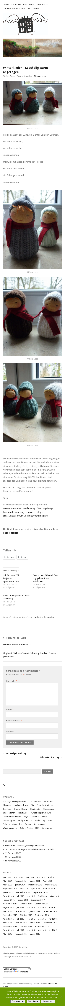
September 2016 (42, 915)
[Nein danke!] (61, 996)
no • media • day (38, 820)
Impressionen (9, 813)
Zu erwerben (47, 828)
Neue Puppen (27, 617)
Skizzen (28, 824)
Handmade (35, 809)
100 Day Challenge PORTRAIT (15, 801)
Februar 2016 (21, 923)
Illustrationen (48, 809)
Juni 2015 (31, 930)
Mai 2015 (42, 930)
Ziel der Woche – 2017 (29, 828)
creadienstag (28, 508)
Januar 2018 (23, 900)
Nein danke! (33, 1001)
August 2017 (8, 907)
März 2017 (7, 911)
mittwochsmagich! (38, 515)
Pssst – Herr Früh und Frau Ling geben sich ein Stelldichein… (45, 578)
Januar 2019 (8, 892)
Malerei (35, 816)
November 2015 (10, 926)
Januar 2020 (20, 885)
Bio (29, 9)
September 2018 (40, 892)
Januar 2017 (35, 911)
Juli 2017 (20, 907)
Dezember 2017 (38, 900)
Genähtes (7, 809)
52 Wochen (36, 801)
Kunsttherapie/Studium (41, 813)
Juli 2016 (20, 919)
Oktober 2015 (26, 926)
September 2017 (42, 904)
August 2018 (8, 896)
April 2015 (53, 930)
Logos (26, 816)
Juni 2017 (31, 907)
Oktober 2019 (51, 885)
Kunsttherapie (43, 4)
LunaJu (29, 512)
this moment (39, 824)
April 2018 (42, 896)
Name (10, 709)
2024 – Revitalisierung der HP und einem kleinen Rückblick (29, 849)
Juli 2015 (20, 930)
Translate (24, 972)
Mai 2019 (24, 888)
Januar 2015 (35, 934)
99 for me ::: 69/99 (13, 857)
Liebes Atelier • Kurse (12, 816)
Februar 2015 (21, 934)
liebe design (16, 4)
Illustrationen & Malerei (15, 9)
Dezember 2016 (50, 911)
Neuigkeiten (39, 617)
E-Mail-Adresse (14, 720)
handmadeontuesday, (14, 512)
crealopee (39, 512)
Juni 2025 (7, 877)
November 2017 (10, 904)
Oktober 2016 (26, 915)
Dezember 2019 (35, 885)
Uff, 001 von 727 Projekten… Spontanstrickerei (11, 578)
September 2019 (10, 888)
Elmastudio (52, 983)
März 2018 (54, 896)
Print (50, 820)
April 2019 (35, 888)
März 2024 (18, 877)
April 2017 (53, 907)
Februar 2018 (9, 900)
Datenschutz (48, 1001)
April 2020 (47, 881)
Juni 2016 (31, 919)
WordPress (26, 983)
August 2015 (8, 930)
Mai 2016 (42, 919)
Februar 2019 (49, 888)
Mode (44, 816)
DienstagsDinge (45, 508)
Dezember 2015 (50, 923)
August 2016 (8, 919)
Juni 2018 (31, 896)
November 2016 (10, 915)
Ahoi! (6, 4)
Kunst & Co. (23, 813)
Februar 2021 (21, 881)
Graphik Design (20, 809)
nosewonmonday (12, 508)
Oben (5, 987)
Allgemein (17, 617)
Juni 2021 (30, 877)
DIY (32, 805)
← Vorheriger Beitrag (14, 753)
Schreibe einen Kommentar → (17, 644)
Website (9, 731)
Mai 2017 (42, 907)
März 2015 (7, 934)
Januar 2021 (35, 881)
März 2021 (7, 881)
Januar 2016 (35, 923)
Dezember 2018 (23, 892)
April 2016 (53, 919)
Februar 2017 (21, 911)
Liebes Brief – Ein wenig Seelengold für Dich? (24, 845)
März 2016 (7, 923)
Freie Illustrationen (45, 805)
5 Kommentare (40, 76)
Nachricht (11, 681)
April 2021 (52, 877)
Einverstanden (18, 1001)
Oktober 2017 (26, 904)
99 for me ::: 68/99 (13, 861)
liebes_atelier (10, 533)
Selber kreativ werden (12, 824)
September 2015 (42, 926)
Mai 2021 (41, 877)
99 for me (48, 801)
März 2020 (7, 885)
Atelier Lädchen (21, 805)
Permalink (50, 617)
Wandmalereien (10, 828)
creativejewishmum (13, 515)
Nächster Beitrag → (51, 757)
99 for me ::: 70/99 (13, 853)
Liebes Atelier (28, 4)
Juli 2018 (20, 896)
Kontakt (36, 9)
